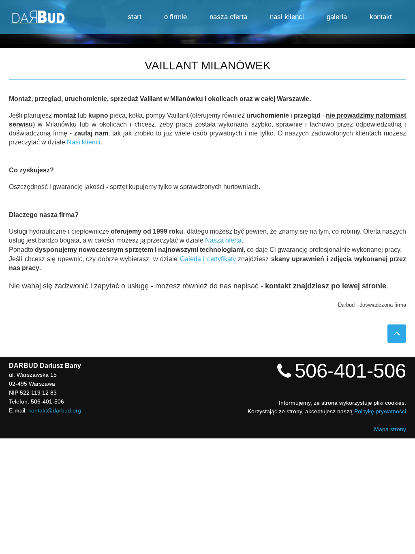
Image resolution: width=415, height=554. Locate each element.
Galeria (337, 17)
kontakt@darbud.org (54, 410)
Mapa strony (390, 429)
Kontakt (381, 17)
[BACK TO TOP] (396, 333)
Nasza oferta (228, 17)
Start (134, 17)
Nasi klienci (287, 17)
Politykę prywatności (380, 411)
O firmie (175, 17)
